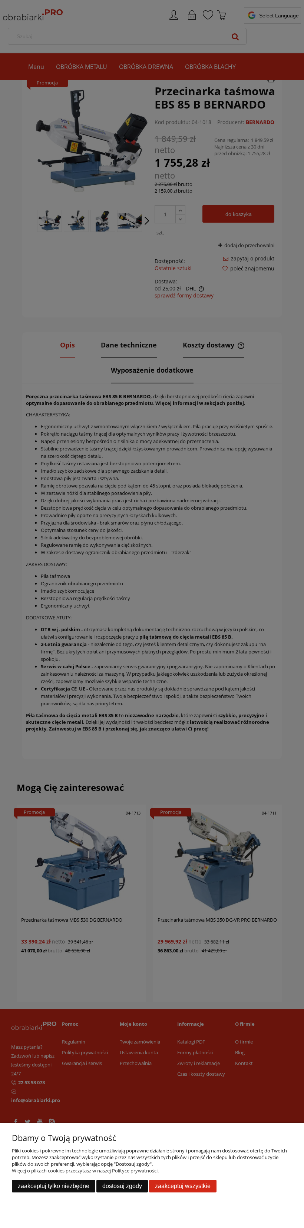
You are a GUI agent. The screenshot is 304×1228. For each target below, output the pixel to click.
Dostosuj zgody (122, 1186)
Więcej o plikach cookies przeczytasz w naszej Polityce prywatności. (85, 1170)
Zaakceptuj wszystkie (183, 1186)
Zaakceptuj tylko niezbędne (53, 1186)
